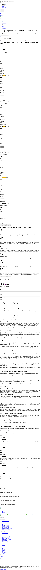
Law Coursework (5, 540)
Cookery (3, 553)
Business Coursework (5, 535)
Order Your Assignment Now (5, 277)
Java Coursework (5, 533)
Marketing (4, 549)
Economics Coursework (6, 537)
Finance (3, 545)
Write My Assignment (5, 525)
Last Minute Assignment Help (7, 528)
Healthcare (4, 547)
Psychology (4, 551)
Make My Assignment (5, 526)
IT (2, 548)
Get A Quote (6, 35)
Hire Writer (2, 70)
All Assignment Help (5, 521)
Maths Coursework (5, 541)
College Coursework (5, 538)
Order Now (2, 15)
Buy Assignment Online (6, 529)
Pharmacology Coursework (6, 539)
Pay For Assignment (5, 524)
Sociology (4, 552)
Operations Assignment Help (7, 523)
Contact (3, 512)
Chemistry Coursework (6, 536)
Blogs (3, 6)
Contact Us (4, 7)
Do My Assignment (5, 527)
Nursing (3, 550)
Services (3, 510)
